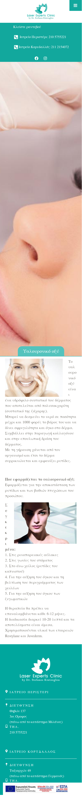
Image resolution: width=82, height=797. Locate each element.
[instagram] (45, 58)
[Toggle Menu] (75, 5)
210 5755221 (57, 36)
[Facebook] (36, 58)
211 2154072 (60, 47)
